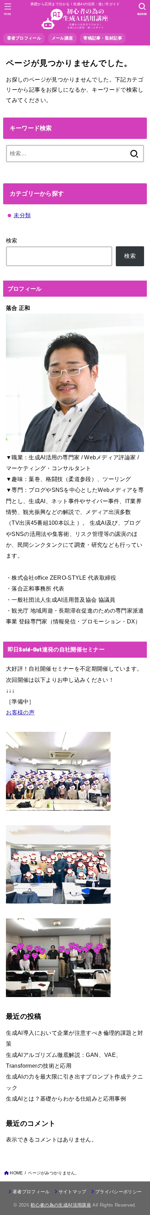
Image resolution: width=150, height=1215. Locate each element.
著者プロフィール (31, 1191)
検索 (11, 240)
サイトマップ (73, 1191)
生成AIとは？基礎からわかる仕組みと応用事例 (66, 1098)
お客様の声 (20, 712)
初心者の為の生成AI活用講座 (60, 1205)
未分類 (22, 215)
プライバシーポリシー (118, 1191)
